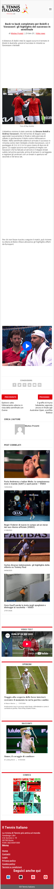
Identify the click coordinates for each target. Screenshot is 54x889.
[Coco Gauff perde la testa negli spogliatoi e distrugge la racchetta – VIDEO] (27, 588)
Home (5, 850)
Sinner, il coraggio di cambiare (19, 756)
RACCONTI (27, 723)
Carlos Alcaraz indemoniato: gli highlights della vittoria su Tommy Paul (27, 566)
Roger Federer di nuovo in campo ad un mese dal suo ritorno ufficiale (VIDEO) (26, 526)
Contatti (6, 854)
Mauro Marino (10, 703)
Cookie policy (8, 864)
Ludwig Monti (10, 760)
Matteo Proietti (17, 33)
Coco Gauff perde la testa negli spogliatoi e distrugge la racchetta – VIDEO (25, 606)
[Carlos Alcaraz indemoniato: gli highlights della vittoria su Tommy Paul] (27, 547)
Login (5, 857)
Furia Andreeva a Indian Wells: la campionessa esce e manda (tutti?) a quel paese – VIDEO (26, 482)
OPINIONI (27, 664)
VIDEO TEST (27, 629)
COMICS (27, 775)
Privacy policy (9, 860)
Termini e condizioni (12, 867)
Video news (40, 33)
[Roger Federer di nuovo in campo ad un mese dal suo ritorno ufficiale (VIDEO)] (27, 505)
